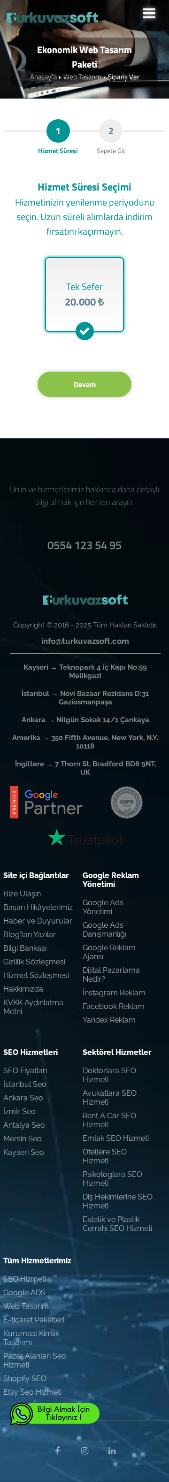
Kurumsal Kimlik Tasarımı (31, 1338)
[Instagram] (84, 1451)
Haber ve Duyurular (37, 921)
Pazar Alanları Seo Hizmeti (34, 1360)
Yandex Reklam (109, 1020)
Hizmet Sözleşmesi (36, 975)
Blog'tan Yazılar (29, 934)
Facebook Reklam (114, 1006)
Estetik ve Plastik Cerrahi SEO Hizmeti (117, 1224)
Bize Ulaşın (22, 893)
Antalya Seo (24, 1125)
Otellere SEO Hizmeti (105, 1156)
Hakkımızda (23, 989)
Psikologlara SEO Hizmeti (112, 1179)
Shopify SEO (24, 1378)
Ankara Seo (23, 1097)
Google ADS (24, 1292)
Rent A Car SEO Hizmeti (109, 1120)
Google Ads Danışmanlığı (104, 930)
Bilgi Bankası (24, 948)
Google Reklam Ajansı (109, 952)
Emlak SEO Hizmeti (116, 1138)
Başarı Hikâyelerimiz (38, 907)
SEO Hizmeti (24, 1279)
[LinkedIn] (112, 1451)
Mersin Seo (22, 1138)
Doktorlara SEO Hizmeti (109, 1075)
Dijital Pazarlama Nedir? (111, 975)
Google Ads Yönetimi (103, 907)
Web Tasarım (82, 76)
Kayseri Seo (23, 1152)
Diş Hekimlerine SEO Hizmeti (118, 1201)
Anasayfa (43, 76)
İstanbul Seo (24, 1084)
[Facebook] (57, 1451)
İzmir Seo (19, 1111)
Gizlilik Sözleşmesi (34, 961)
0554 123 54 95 (84, 544)
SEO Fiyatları (25, 1070)
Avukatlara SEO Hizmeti (110, 1098)
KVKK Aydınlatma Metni (33, 1007)
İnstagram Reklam (114, 992)
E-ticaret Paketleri (33, 1319)
